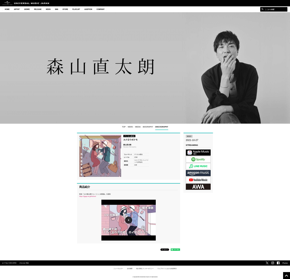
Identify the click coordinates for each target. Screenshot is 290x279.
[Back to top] (286, 275)
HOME (7, 9)
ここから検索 (262, 9)
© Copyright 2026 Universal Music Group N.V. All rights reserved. (145, 276)
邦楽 (27, 263)
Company (100, 9)
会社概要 (129, 268)
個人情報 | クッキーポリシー (145, 268)
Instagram (272, 263)
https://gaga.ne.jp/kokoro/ (87, 196)
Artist (17, 9)
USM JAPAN (12, 263)
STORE (65, 9)
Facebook (278, 263)
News (48, 9)
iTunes (285, 263)
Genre (27, 9)
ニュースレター (118, 268)
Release (37, 9)
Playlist (76, 9)
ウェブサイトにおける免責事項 (166, 268)
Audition (88, 9)
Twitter (267, 263)
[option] (100, 156)
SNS (56, 9)
